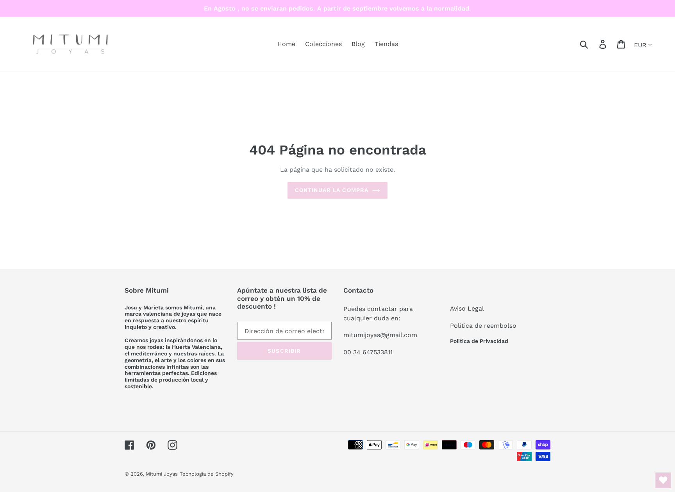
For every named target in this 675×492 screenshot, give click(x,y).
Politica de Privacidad (479, 341)
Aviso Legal (467, 308)
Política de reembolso (483, 325)
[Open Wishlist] (663, 480)
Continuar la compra (331, 190)
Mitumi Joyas (162, 474)
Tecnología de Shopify (207, 474)
